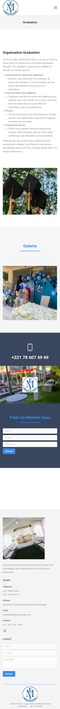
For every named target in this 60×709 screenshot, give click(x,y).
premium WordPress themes (38, 704)
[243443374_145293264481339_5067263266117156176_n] (30, 293)
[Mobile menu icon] (55, 7)
